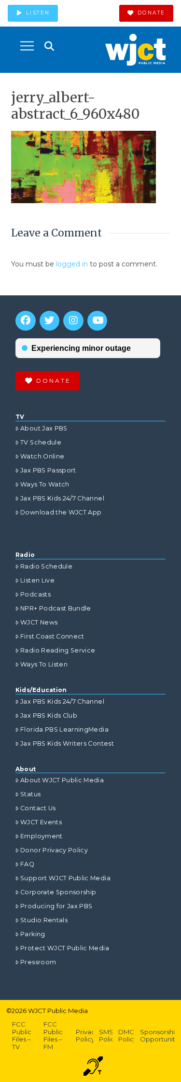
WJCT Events (41, 822)
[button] (27, 45)
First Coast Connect (52, 636)
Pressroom (38, 962)
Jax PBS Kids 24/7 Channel (62, 498)
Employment (41, 836)
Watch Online (42, 456)
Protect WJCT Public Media (64, 948)
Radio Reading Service (57, 650)
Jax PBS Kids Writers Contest (67, 743)
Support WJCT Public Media (65, 878)
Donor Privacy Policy (54, 850)
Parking (32, 934)
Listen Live (37, 580)
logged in (72, 264)
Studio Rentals (44, 920)
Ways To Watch (45, 484)
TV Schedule (40, 442)
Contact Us (38, 808)
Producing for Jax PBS (56, 906)
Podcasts (35, 594)
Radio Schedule (46, 566)
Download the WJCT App (60, 512)
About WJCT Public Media (62, 780)
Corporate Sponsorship (58, 892)
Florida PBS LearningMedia (64, 729)
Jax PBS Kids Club (48, 715)
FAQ (27, 864)
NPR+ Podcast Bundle (55, 608)
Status (30, 794)
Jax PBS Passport (48, 470)
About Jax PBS (44, 428)
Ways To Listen (44, 664)
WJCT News (38, 622)
